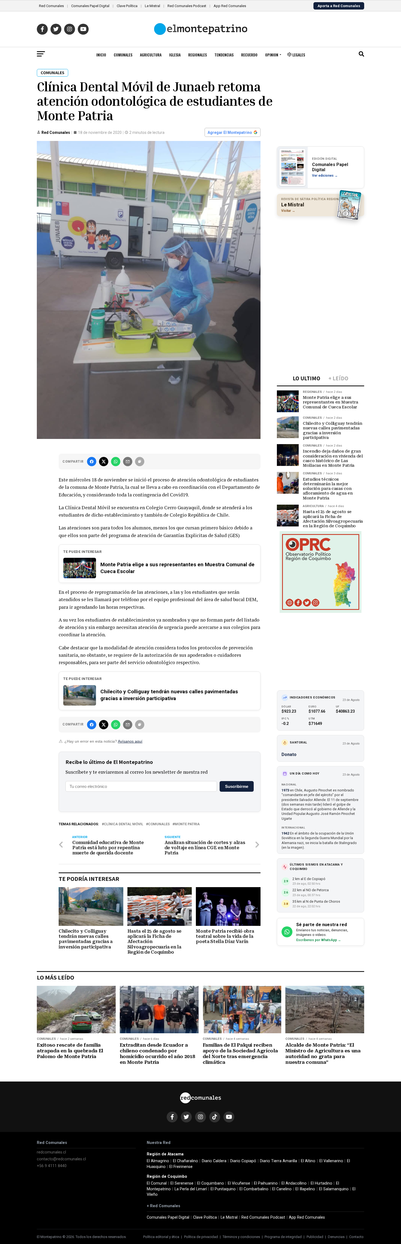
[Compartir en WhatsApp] (115, 461)
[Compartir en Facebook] (91, 461)
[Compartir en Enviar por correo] (127, 461)
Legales (298, 55)
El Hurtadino (321, 1183)
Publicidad (315, 1237)
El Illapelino (305, 1189)
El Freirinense (181, 1166)
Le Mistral (152, 6)
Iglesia (175, 55)
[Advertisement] (320, 256)
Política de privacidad (201, 1237)
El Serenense (181, 1183)
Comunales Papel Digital (90, 6)
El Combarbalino (254, 1189)
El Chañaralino (185, 1161)
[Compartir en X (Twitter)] (103, 461)
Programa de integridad (283, 1237)
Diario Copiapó (243, 1161)
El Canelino (282, 1189)
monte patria (187, 824)
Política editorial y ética (161, 1237)
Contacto (356, 1237)
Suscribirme (236, 786)
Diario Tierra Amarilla (278, 1161)
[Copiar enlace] (139, 461)
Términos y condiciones (241, 1237)
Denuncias (336, 1237)
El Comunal (157, 1183)
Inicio (101, 55)
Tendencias (224, 55)
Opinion (271, 55)
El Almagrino (158, 1161)
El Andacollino (294, 1183)
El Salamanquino (334, 1189)
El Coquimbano (210, 1183)
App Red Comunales (230, 6)
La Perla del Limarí (191, 1189)
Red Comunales (51, 6)
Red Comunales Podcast (186, 6)
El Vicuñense (239, 1183)
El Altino (308, 1161)
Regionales (197, 55)
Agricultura (150, 55)
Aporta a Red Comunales (339, 6)
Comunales (123, 55)
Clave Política (127, 6)
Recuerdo (249, 55)
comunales (159, 824)
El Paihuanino (266, 1183)
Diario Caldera (214, 1161)
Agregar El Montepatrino (230, 132)
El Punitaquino (223, 1189)
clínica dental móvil (123, 824)
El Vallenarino (331, 1161)
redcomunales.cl (51, 1152)
